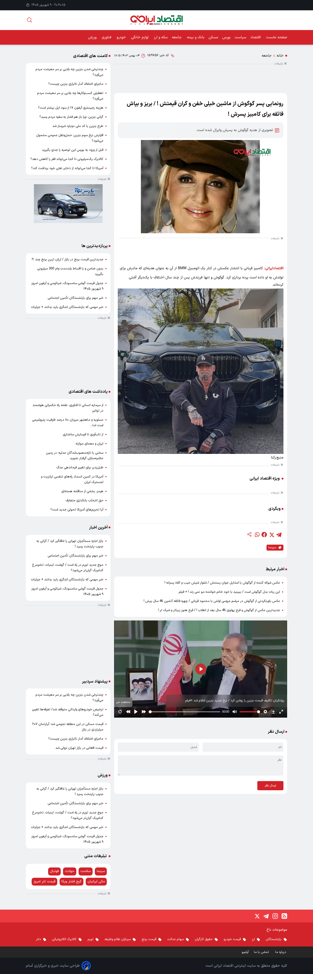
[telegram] (279, 534)
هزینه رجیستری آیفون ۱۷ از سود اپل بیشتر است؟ (70, 107)
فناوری (107, 37)
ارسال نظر (270, 785)
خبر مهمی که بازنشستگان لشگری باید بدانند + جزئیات (67, 307)
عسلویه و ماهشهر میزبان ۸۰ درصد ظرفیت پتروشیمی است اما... (67, 422)
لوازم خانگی (140, 37)
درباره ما (281, 952)
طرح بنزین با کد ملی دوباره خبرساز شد (77, 126)
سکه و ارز (161, 37)
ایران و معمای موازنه (89, 443)
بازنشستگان (274, 939)
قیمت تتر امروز (44, 881)
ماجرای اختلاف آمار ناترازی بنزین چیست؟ (75, 84)
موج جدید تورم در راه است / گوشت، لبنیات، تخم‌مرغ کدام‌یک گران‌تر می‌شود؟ (67, 567)
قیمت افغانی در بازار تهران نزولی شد (79, 748)
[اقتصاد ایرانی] (156, 20)
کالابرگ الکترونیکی (64, 939)
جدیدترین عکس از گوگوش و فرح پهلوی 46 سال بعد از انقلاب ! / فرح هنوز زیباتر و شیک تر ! (219, 610)
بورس (226, 37)
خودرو (122, 37)
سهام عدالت (175, 939)
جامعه (177, 37)
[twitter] (271, 534)
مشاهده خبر (123, 702)
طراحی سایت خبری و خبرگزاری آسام (53, 966)
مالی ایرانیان (96, 881)
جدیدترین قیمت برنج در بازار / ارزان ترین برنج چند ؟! (67, 259)
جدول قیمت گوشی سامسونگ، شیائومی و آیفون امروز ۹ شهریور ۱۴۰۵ (67, 286)
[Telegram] (266, 916)
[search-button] (29, 20)
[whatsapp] (257, 534)
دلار (38, 939)
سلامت (85, 871)
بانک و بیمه (195, 37)
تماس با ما (262, 952)
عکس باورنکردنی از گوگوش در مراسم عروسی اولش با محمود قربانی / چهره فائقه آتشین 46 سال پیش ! (212, 601)
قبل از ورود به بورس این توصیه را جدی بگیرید (72, 150)
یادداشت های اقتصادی (88, 392)
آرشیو (245, 952)
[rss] (284, 916)
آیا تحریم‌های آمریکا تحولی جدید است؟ (76, 509)
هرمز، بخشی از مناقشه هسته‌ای (82, 491)
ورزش (93, 37)
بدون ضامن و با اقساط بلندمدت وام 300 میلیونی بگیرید (70, 271)
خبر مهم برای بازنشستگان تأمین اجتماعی (75, 298)
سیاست (240, 37)
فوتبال (54, 871)
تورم (90, 939)
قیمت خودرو (232, 939)
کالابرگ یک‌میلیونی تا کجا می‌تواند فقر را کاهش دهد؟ (66, 159)
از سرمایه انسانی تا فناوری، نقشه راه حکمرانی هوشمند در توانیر (68, 408)
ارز (253, 939)
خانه (280, 55)
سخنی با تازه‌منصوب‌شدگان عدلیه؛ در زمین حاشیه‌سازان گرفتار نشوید (74, 455)
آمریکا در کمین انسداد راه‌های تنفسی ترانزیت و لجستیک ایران (72, 479)
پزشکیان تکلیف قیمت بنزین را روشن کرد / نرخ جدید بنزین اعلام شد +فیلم (234, 700)
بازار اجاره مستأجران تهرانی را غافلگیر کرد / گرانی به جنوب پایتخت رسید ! (69, 544)
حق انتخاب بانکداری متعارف (84, 500)
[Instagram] (275, 916)
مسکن (213, 37)
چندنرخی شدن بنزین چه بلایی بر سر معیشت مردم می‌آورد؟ (69, 72)
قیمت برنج (149, 939)
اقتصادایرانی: (273, 268)
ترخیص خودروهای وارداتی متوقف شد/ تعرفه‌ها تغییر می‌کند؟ (67, 712)
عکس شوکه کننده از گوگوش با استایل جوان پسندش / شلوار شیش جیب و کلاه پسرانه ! (222, 582)
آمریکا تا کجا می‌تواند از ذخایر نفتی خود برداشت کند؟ (67, 168)
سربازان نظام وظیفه (117, 939)
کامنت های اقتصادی (90, 56)
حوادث (69, 871)
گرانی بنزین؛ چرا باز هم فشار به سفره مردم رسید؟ (71, 117)
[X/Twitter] (257, 916)
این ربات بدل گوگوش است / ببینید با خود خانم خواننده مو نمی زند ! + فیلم (229, 592)
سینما (272, 547)
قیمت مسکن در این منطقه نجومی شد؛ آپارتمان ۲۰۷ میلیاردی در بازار (67, 727)
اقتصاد (256, 37)
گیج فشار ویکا (71, 881)
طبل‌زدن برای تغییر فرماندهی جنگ (79, 467)
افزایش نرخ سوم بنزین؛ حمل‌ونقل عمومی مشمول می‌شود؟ (69, 138)
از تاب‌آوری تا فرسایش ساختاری (83, 434)
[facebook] (264, 534)
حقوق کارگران (204, 939)
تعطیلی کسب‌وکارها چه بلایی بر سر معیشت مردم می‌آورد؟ (70, 96)
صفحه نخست (276, 37)
